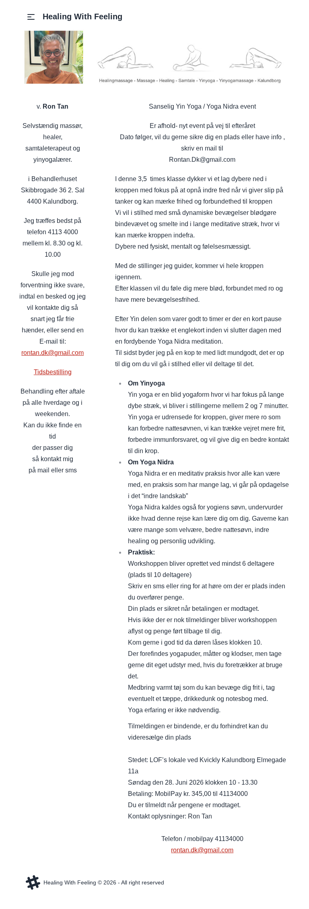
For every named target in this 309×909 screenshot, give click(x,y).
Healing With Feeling (82, 16)
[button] (31, 17)
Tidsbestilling (53, 372)
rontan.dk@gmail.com (52, 352)
